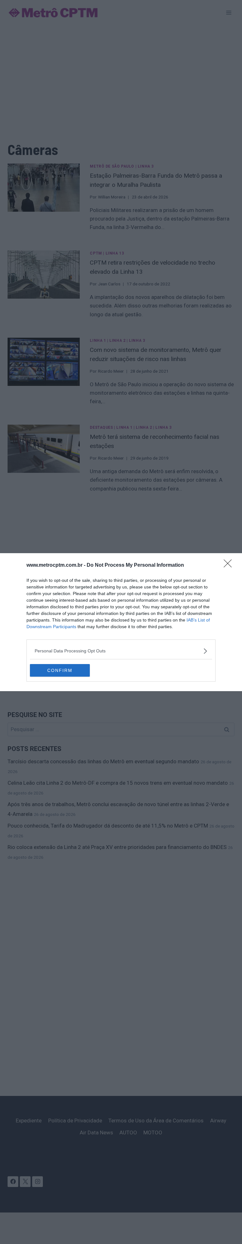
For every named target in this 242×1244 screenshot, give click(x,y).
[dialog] (121, 622)
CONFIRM (59, 670)
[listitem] (121, 651)
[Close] (230, 565)
